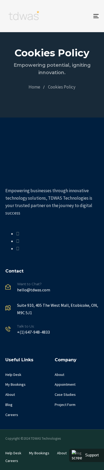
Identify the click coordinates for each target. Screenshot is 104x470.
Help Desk (13, 374)
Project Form (65, 404)
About (10, 394)
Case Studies (65, 394)
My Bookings (15, 384)
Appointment (65, 384)
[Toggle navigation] (83, 16)
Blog (9, 404)
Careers (11, 414)
